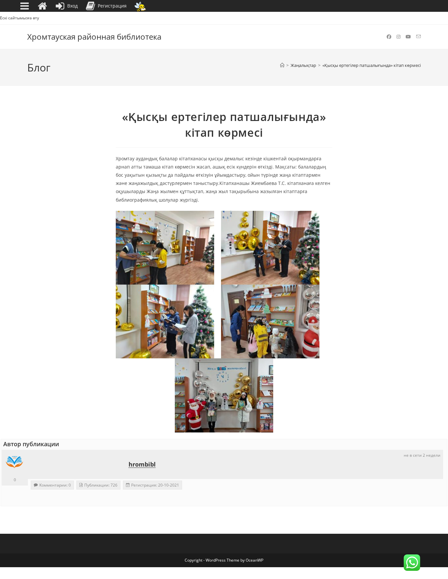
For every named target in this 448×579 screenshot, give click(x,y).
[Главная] (282, 65)
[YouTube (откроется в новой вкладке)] (408, 36)
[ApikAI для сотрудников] (140, 6)
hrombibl (142, 464)
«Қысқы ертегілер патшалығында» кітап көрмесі (371, 65)
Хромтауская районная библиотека (94, 36)
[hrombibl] (14, 462)
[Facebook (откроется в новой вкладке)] (389, 36)
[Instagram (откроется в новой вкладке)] (398, 36)
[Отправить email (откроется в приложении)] (418, 36)
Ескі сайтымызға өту (19, 18)
